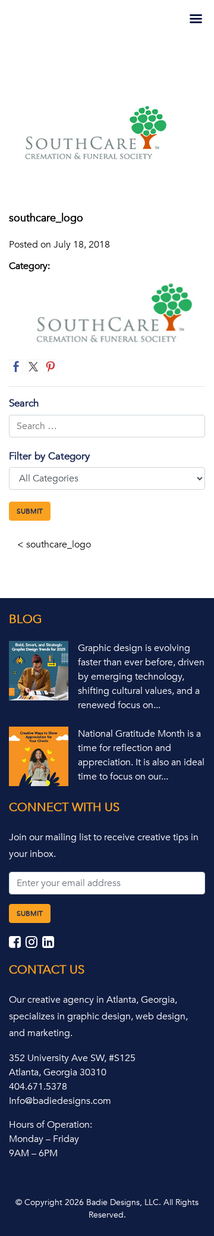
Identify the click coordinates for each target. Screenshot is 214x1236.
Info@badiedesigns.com (60, 1100)
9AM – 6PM (33, 1153)
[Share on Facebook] (16, 366)
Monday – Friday (44, 1139)
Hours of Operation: (50, 1124)
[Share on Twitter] (33, 366)
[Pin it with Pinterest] (50, 366)
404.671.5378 (38, 1086)
